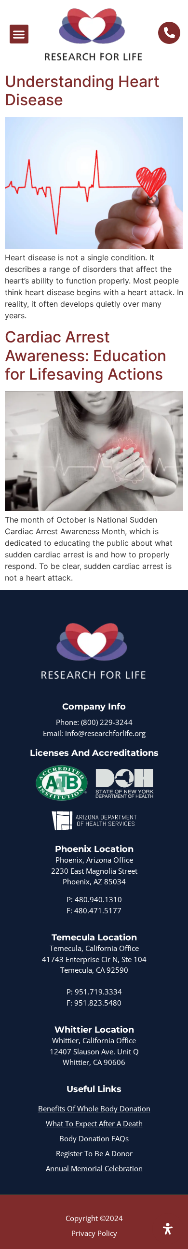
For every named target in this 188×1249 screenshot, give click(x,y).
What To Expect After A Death (94, 1123)
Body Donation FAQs (94, 1138)
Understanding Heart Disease (82, 90)
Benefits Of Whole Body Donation (94, 1108)
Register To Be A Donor (94, 1153)
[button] (19, 34)
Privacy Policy (94, 1233)
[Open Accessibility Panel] (167, 1228)
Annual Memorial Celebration (94, 1168)
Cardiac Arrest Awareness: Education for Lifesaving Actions (85, 355)
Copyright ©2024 (94, 1218)
